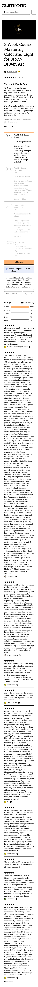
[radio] (19, 148)
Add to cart (19, 262)
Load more (8, 981)
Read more (8, 126)
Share (29, 294)
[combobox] (17, 12)
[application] (19, 29)
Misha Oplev (13, 72)
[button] (19, 29)
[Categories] (34, 12)
